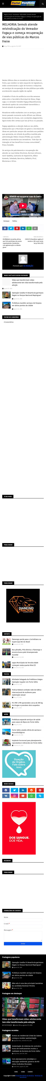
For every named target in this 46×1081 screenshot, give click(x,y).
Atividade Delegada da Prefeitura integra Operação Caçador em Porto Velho (27, 680)
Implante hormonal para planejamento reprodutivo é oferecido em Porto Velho (27, 741)
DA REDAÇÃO (8, 1025)
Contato (30, 1072)
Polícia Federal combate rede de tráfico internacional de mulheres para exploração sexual (26, 692)
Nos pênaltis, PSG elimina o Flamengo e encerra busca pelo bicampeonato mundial (27, 652)
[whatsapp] (31, 796)
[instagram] (14, 796)
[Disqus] (23, 406)
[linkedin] (23, 790)
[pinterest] (40, 790)
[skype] (40, 796)
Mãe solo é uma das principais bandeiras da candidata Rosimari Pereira (27, 984)
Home (16, 1072)
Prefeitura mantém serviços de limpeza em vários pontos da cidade (26, 304)
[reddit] (31, 790)
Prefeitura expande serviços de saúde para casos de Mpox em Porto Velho (26, 721)
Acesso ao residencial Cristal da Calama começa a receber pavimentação (27, 1037)
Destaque (16, 14)
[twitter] (14, 790)
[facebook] (6, 790)
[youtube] (23, 796)
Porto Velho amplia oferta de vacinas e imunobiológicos (26, 731)
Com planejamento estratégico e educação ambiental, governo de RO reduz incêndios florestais (25, 1061)
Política (14, 221)
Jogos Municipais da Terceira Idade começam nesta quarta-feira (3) (25, 664)
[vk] (6, 796)
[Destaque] (23, 1007)
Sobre (23, 1072)
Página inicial (8, 14)
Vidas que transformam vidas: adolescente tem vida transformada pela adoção (27, 282)
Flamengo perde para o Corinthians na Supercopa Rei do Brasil (26, 640)
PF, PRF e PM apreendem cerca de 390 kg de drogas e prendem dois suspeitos (27, 704)
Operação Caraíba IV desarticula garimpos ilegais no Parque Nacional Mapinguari (27, 294)
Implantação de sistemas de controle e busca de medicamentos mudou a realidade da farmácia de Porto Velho (26, 1048)
